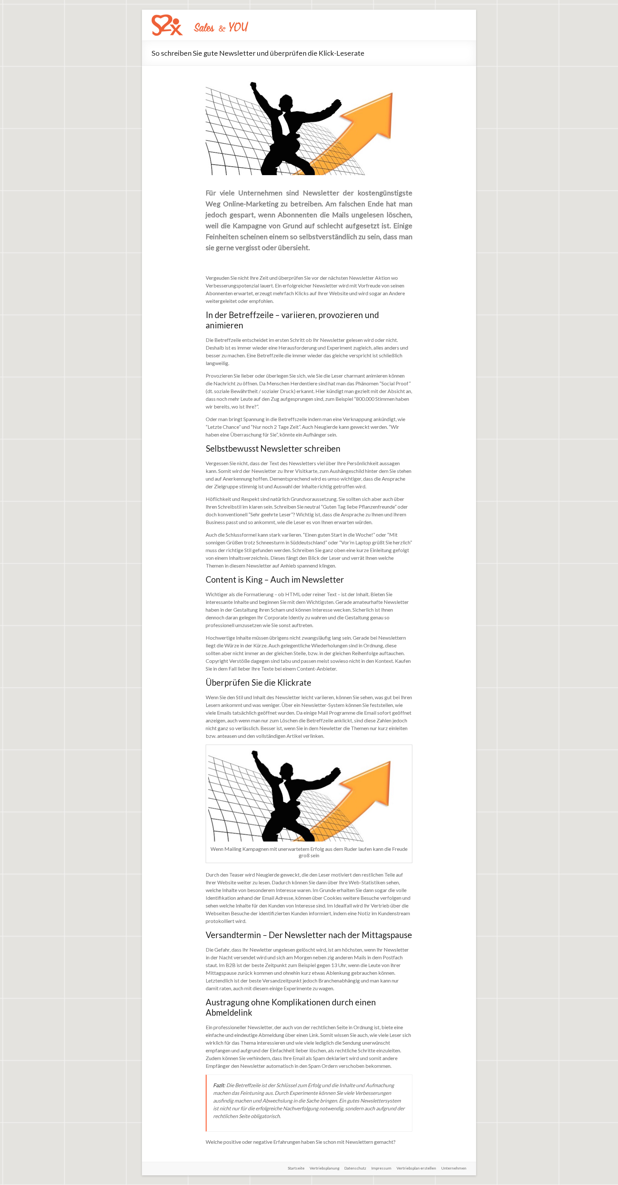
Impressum (381, 1168)
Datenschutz (355, 1168)
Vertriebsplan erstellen (416, 1168)
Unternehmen (453, 1168)
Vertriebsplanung (324, 1168)
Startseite (296, 1168)
